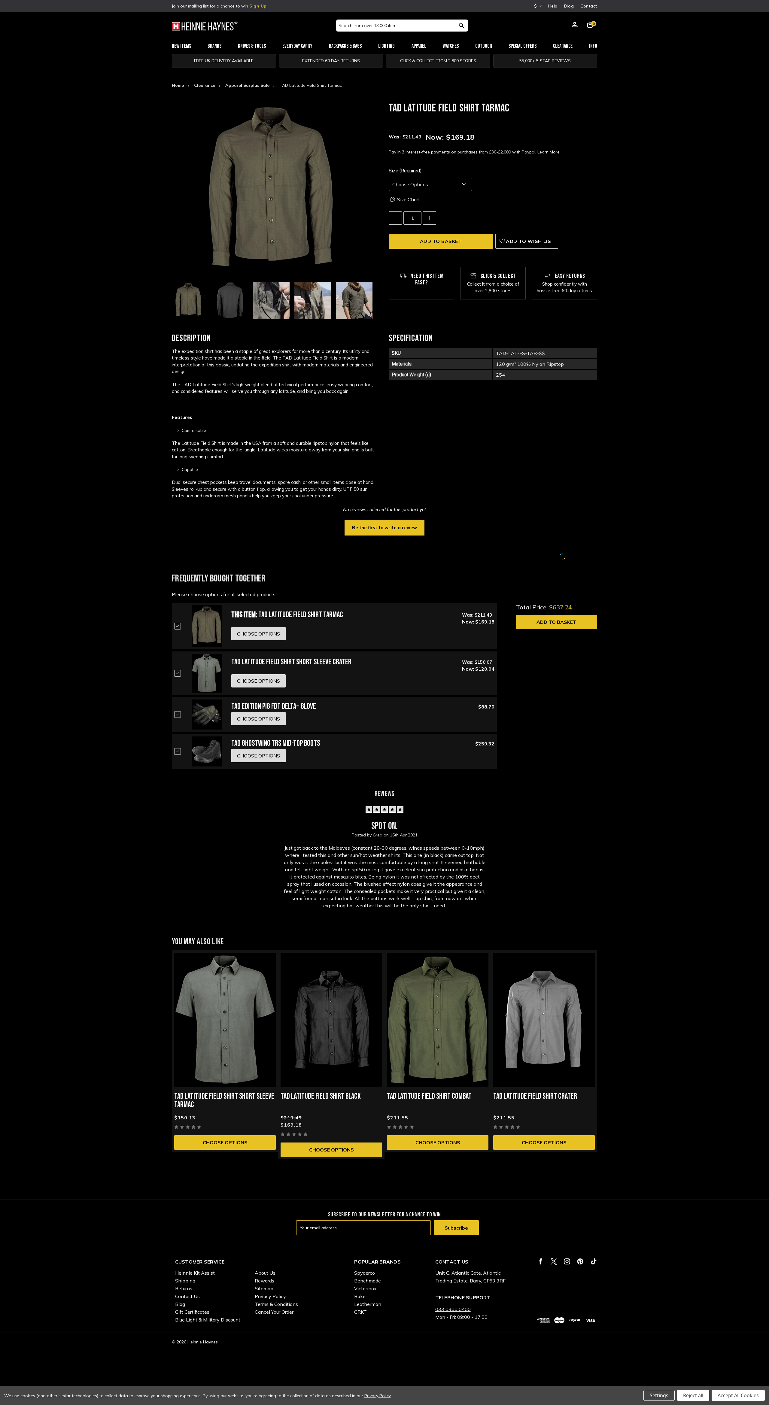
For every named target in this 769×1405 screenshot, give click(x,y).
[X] (554, 1261)
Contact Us (187, 1296)
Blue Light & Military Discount (207, 1320)
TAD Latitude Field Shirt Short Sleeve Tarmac (224, 1100)
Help (553, 6)
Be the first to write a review (384, 527)
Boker (360, 1296)
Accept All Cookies (738, 1395)
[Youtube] (594, 1261)
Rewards (264, 1281)
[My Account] (575, 25)
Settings (659, 1395)
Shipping (185, 1281)
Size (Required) (405, 171)
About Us (265, 1273)
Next (336, 296)
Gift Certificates (192, 1312)
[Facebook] (540, 1261)
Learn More (548, 152)
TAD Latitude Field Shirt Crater (535, 1096)
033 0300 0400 (453, 1309)
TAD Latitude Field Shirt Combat (429, 1096)
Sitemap (264, 1288)
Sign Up (258, 6)
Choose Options (225, 1142)
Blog (569, 6)
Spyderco (364, 1273)
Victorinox (365, 1288)
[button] (384, 527)
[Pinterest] (580, 1261)
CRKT (360, 1312)
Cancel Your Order (274, 1312)
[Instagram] (567, 1261)
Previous (205, 296)
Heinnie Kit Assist (195, 1273)
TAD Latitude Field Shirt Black (321, 1096)
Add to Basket (556, 622)
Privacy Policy (270, 1296)
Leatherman (367, 1304)
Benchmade (367, 1281)
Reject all (693, 1395)
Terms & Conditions (276, 1304)
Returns (183, 1288)
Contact (588, 6)
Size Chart (408, 199)
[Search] (461, 26)
